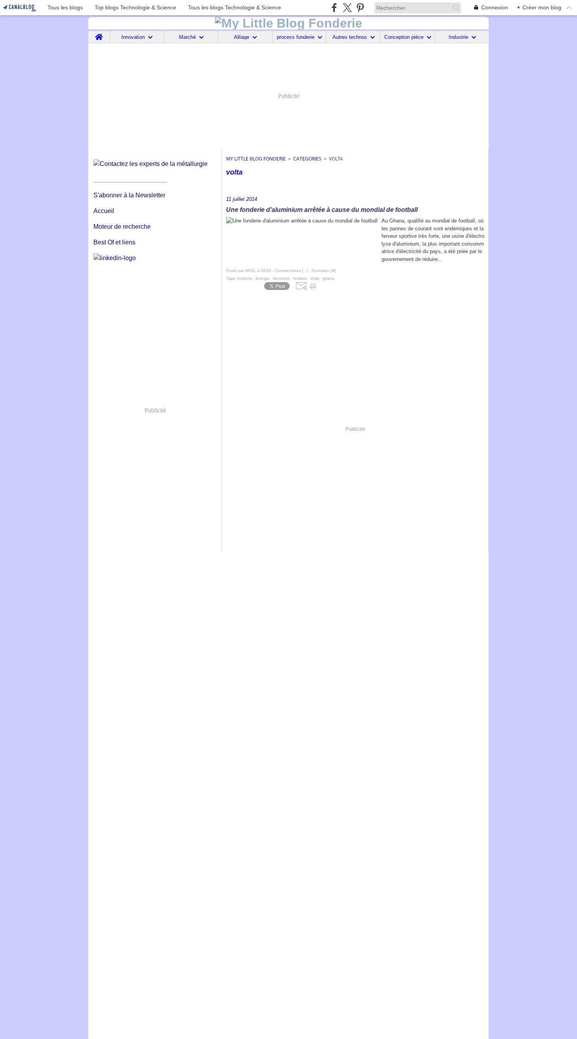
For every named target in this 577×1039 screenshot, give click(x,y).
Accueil (103, 211)
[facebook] (334, 7)
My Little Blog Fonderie (256, 158)
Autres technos (349, 37)
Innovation (133, 37)
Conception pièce (404, 37)
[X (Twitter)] (347, 7)
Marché (187, 37)
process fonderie (295, 37)
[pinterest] (360, 7)
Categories (307, 158)
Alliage (241, 37)
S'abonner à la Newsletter (129, 195)
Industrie (458, 37)
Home (99, 33)
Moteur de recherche (122, 226)
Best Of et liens (114, 242)
